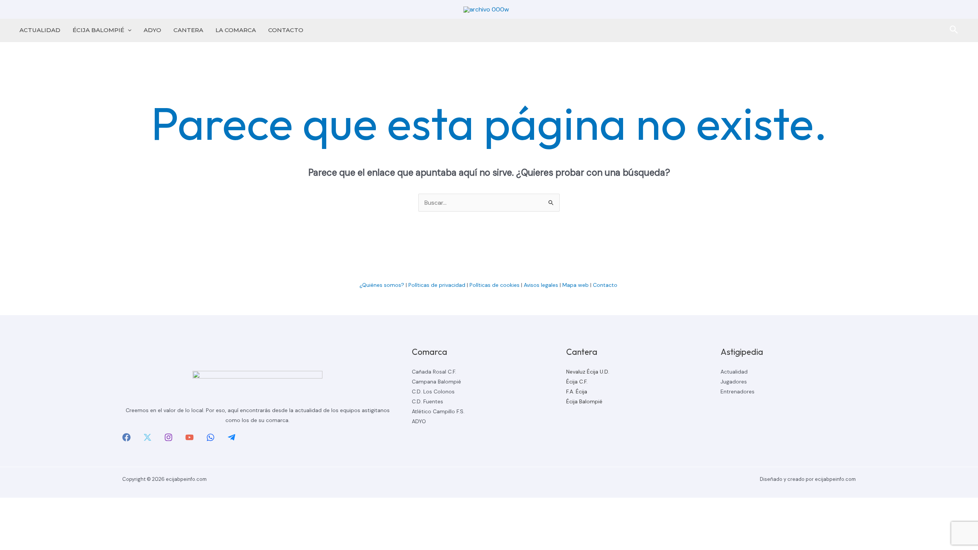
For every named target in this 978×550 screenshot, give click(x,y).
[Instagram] (168, 437)
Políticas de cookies (495, 284)
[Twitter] (147, 437)
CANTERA (188, 30)
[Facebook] (126, 437)
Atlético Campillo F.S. (438, 411)
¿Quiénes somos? (381, 284)
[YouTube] (189, 437)
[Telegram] (231, 437)
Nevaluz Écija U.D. (587, 371)
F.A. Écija (576, 391)
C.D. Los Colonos (433, 391)
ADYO (152, 30)
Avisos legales (541, 284)
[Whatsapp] (210, 437)
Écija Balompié (584, 401)
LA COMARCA (235, 30)
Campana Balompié (436, 381)
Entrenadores (738, 391)
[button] (127, 30)
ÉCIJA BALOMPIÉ (98, 30)
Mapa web (575, 284)
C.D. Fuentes (427, 401)
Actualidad (734, 371)
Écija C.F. (577, 381)
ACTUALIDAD (39, 30)
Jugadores (734, 381)
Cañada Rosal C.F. (434, 371)
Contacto (606, 284)
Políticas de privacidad (436, 284)
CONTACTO (285, 30)
